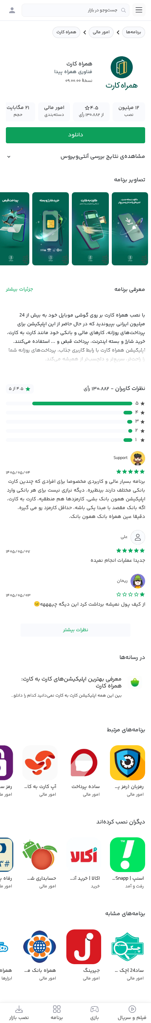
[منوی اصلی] (139, 9)
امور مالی (101, 32)
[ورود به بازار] (12, 10)
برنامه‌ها (133, 32)
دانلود (75, 135)
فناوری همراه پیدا (73, 72)
